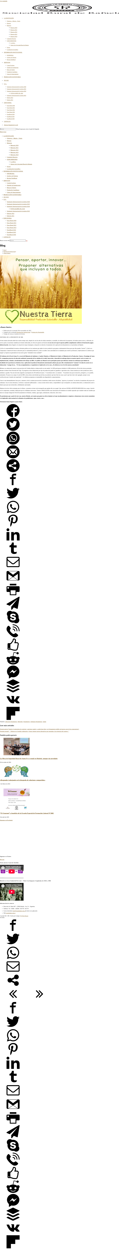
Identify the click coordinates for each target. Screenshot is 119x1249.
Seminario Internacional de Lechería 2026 (18, 201)
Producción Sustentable (37, 332)
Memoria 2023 (14, 152)
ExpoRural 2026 (11, 234)
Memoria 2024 (14, 154)
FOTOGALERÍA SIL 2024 (17, 209)
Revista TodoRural (12, 178)
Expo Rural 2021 (11, 223)
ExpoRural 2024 (11, 230)
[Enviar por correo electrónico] (13, 458)
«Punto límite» (7, 253)
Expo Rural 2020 (11, 220)
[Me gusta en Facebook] (13, 650)
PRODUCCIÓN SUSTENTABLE (12, 194)
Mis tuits (2, 859)
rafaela (44, 721)
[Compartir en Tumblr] (13, 554)
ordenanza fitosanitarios (36, 721)
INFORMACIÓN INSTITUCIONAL (13, 171)
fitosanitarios (26, 721)
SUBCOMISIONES (12, 159)
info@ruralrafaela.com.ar (19, 911)
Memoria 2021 (14, 147)
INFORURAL (10, 173)
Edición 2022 (10, 213)
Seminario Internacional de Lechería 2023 (18, 211)
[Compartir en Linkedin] (13, 540)
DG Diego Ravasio (24, 916)
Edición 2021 (10, 216)
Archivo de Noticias (12, 176)
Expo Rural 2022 (11, 225)
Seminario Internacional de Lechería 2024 (18, 206)
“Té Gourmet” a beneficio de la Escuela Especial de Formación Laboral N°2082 (27, 813)
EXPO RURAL (7, 218)
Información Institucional (23, 332)
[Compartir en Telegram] (13, 609)
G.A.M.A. (13, 162)
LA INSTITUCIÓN (8, 136)
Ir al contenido (3, 1)
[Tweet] (13, 430)
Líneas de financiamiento (14, 192)
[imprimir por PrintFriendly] (13, 595)
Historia (9, 140)
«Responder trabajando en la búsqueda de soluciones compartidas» (22, 780)
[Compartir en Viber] (13, 637)
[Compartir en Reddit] (13, 664)
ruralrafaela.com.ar (10, 913)
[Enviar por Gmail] (13, 582)
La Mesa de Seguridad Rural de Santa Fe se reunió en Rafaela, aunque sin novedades (29, 758)
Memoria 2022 (14, 150)
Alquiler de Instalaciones (13, 185)
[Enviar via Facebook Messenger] (13, 678)
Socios (9, 166)
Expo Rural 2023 (11, 227)
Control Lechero (11, 183)
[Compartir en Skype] (13, 623)
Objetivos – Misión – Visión (14, 138)
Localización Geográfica (13, 169)
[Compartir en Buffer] (13, 692)
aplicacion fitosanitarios (11, 721)
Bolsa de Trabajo (11, 187)
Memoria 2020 (14, 145)
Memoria (9, 143)
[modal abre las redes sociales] (13, 471)
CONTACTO (7, 237)
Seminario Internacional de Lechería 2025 (18, 204)
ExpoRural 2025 (11, 232)
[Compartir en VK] (13, 705)
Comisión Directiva (12, 157)
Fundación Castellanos (13, 190)
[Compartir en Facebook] (13, 416)
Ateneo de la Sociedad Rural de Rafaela (21, 164)
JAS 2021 (6, 197)
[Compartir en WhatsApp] (13, 444)
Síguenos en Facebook (6, 820)
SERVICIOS (6, 180)
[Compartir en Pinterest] (13, 526)
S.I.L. (4, 199)
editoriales (20, 721)
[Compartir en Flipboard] (13, 719)
